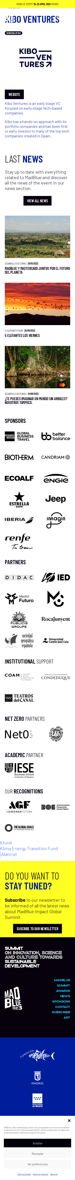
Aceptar (37, 1143)
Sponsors (61, 1001)
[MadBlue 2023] (13, 1008)
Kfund (6, 842)
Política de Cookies (24, 1174)
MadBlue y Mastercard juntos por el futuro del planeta (37, 270)
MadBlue (62, 980)
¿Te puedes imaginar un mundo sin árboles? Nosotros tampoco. (36, 400)
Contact (62, 1006)
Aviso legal (54, 1174)
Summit (63, 985)
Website (14, 94)
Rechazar (37, 1153)
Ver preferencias (38, 1164)
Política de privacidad (40, 1174)
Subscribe (61, 1012)
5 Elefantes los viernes (22, 335)
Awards (63, 990)
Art (66, 1017)
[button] (69, 1121)
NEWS (65, 996)
